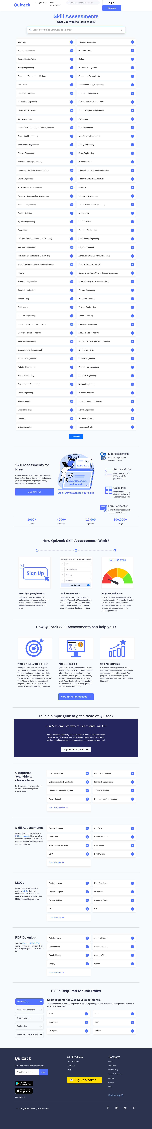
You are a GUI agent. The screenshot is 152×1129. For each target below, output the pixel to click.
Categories (71, 1065)
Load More (76, 436)
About (110, 1061)
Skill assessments (22, 836)
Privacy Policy (113, 1070)
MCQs (25, 891)
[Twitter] (134, 1107)
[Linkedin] (125, 1107)
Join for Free (34, 492)
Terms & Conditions (115, 1074)
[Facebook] (108, 1107)
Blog (109, 1086)
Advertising (112, 1065)
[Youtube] (117, 1107)
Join (43, 1072)
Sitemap (111, 1078)
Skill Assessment (73, 1061)
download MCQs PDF (31, 943)
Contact (111, 1082)
